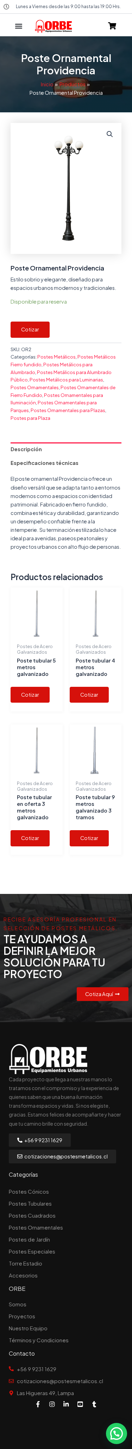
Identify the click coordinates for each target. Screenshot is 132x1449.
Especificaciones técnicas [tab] (44, 463)
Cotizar (30, 329)
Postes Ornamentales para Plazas (68, 410)
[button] (18, 26)
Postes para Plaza (30, 418)
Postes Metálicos (56, 357)
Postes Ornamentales (35, 387)
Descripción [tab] (26, 449)
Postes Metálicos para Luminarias (66, 380)
